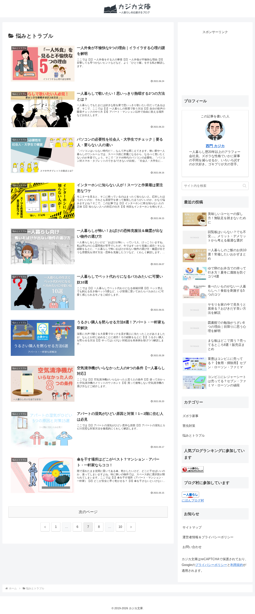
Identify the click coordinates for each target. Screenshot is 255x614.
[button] (244, 185)
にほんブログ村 (193, 500)
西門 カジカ (215, 146)
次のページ (88, 512)
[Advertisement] (215, 63)
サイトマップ (192, 527)
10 (120, 526)
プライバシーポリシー (211, 565)
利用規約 (236, 565)
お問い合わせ (192, 547)
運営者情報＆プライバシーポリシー (207, 537)
